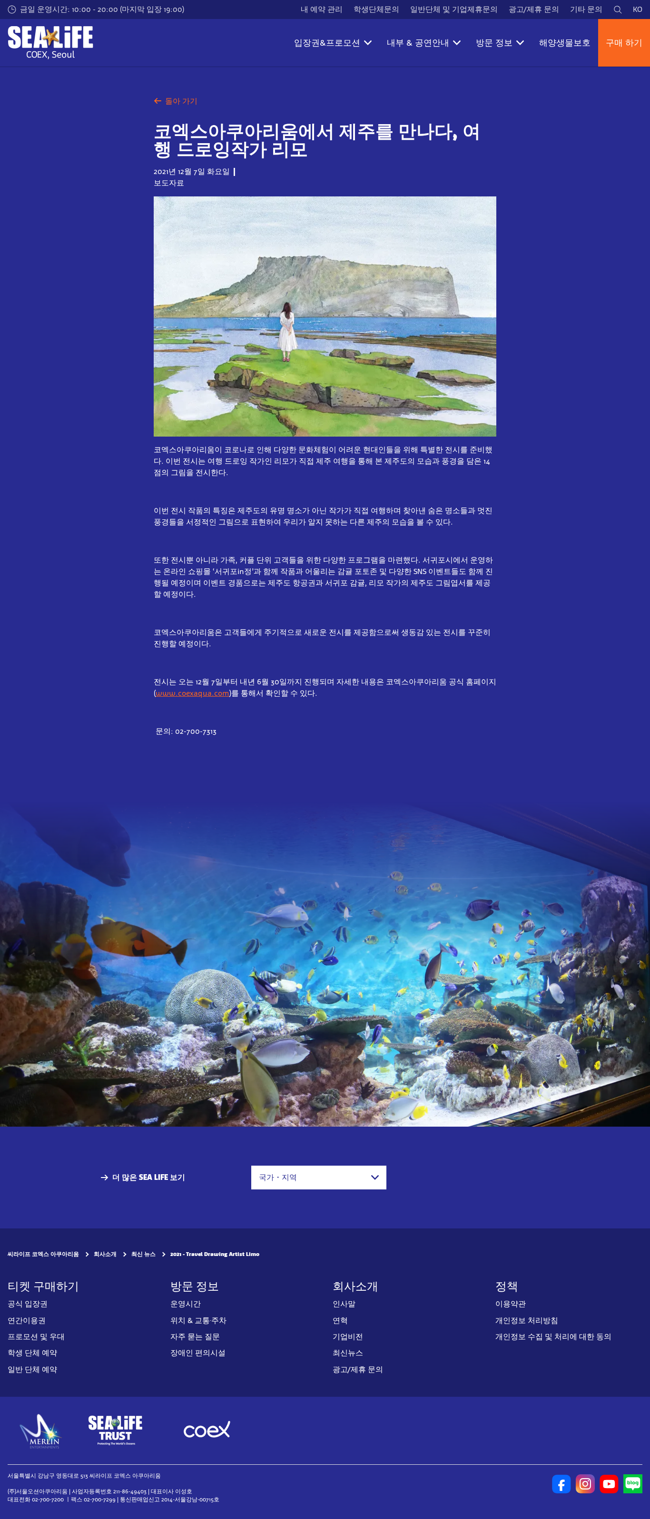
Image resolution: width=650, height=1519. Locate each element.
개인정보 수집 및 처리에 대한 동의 (553, 1336)
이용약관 (510, 1303)
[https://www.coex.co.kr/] (207, 1430)
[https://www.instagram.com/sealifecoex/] (585, 1483)
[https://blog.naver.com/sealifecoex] (632, 1483)
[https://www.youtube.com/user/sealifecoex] (609, 1483)
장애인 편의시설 (198, 1353)
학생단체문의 (376, 9)
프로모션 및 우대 (36, 1336)
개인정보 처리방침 (526, 1320)
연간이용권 (27, 1320)
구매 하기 (624, 43)
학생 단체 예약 (32, 1353)
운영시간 (185, 1303)
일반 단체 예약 (32, 1369)
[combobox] (318, 1177)
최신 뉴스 (143, 1254)
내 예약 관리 (322, 9)
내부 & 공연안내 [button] (418, 43)
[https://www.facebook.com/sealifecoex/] (561, 1483)
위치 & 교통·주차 (198, 1320)
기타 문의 (586, 9)
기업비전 (348, 1336)
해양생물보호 (565, 43)
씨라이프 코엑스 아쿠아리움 (43, 1254)
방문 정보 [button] (494, 43)
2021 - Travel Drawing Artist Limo (214, 1254)
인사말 (344, 1303)
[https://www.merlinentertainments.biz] (41, 1430)
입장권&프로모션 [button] (327, 43)
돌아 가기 (181, 101)
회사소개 (105, 1254)
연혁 (340, 1320)
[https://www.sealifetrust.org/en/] (115, 1430)
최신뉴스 (348, 1353)
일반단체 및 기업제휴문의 (454, 9)
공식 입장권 (28, 1303)
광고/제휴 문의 (534, 9)
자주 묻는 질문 (195, 1336)
